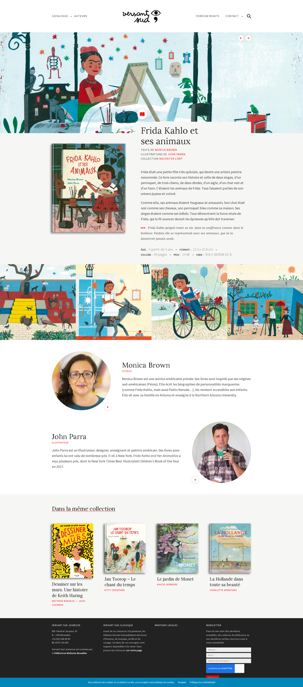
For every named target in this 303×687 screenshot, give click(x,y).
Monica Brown (166, 150)
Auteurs (80, 16)
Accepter (182, 682)
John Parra (177, 154)
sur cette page (134, 650)
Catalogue (60, 16)
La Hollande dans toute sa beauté (226, 581)
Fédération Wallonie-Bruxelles (70, 653)
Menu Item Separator (141, 16)
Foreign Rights (207, 16)
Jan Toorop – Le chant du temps (120, 581)
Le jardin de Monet (175, 579)
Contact (232, 16)
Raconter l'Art (171, 158)
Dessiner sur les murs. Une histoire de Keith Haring (70, 589)
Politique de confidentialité (202, 682)
